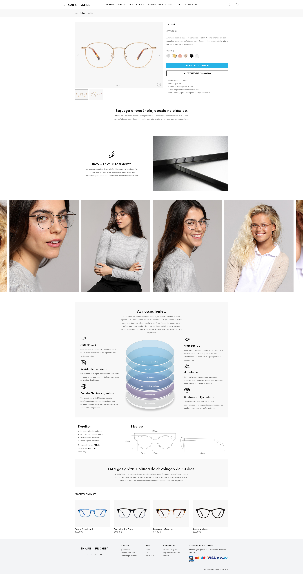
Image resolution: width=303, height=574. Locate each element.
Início (76, 13)
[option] (119, 55)
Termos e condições (128, 553)
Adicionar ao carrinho (199, 65)
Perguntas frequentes (170, 550)
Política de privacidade (129, 556)
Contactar (166, 556)
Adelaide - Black (201, 529)
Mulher (82, 13)
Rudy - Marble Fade (123, 529)
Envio (147, 553)
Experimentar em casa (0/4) (199, 73)
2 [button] (119, 85)
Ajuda (148, 550)
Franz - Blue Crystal (84, 529)
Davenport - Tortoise (163, 529)
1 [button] (117, 85)
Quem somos (125, 550)
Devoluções (150, 556)
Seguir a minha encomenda (172, 553)
